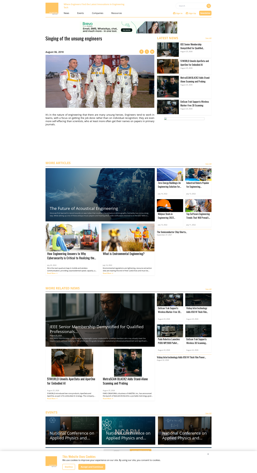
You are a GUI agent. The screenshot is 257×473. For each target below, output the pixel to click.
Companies (97, 13)
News (66, 13)
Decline (69, 466)
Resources (116, 13)
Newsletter (205, 13)
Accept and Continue (92, 466)
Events (80, 13)
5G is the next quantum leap (58, 268)
